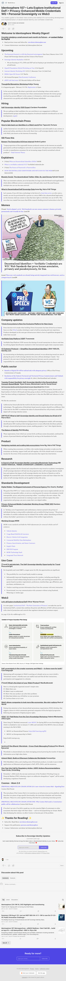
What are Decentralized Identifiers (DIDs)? (23, 161)
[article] (33, 908)
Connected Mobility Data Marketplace (19, 540)
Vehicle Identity (12, 531)
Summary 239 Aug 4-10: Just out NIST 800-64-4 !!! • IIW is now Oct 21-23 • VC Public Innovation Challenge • (28, 916)
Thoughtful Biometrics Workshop (14, 84)
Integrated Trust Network (15, 555)
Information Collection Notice (32, 853)
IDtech (15, 330)
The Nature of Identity (10, 430)
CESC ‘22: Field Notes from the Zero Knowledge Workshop (24, 717)
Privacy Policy (46, 853)
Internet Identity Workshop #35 (14, 71)
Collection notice (44, 968)
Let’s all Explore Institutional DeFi (14, 602)
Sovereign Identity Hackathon (14, 60)
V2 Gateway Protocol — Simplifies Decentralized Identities (24, 349)
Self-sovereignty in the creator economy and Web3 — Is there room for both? (31, 668)
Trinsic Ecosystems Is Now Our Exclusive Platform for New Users (27, 324)
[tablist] (8, 878)
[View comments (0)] (9, 28)
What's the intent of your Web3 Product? (24, 683)
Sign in (61, 3)
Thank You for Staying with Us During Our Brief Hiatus (17, 907)
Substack (24, 977)
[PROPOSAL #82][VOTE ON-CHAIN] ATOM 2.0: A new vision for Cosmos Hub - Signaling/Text (32, 786)
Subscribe (54, 3)
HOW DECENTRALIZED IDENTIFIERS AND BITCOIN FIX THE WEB (28, 171)
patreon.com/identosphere (29, 825)
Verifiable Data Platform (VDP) (13, 339)
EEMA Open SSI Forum (12, 74)
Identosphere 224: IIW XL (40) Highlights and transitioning (22, 904)
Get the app (41, 973)
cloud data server (46, 193)
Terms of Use (41, 851)
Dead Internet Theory (18, 152)
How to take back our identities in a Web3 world (20, 125)
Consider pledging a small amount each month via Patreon (24, 37)
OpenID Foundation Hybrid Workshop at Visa (19, 68)
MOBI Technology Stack (14, 552)
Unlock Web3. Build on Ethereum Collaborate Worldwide (23, 758)
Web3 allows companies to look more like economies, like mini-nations (29, 702)
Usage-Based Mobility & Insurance (18, 534)
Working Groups (8, 521)
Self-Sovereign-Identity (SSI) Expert (15, 107)
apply (15, 116)
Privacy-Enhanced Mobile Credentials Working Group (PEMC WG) (27, 504)
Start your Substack (28, 973)
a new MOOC (32, 722)
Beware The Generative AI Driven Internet (17, 142)
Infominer (21, 23)
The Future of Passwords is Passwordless (22, 167)
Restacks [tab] (12, 878)
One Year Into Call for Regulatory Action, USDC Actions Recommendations (30, 768)
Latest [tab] (8, 899)
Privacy (32, 968)
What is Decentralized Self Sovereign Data (18, 189)
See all (5, 943)
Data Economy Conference (27, 77)
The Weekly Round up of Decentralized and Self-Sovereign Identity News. (23, 920)
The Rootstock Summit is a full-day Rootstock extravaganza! (23, 54)
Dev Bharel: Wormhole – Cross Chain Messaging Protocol (32, 746)
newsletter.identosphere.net (37, 42)
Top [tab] (3, 899)
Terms (37, 968)
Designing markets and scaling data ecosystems (20, 445)
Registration (32, 87)
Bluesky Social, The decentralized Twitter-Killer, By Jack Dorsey (26, 177)
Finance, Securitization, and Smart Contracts (21, 543)
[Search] (63, 899)
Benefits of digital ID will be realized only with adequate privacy (25, 370)
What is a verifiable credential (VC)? (15, 164)
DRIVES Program (12, 549)
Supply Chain (11, 546)
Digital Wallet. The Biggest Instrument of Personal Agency (24, 487)
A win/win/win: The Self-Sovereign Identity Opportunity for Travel (34, 564)
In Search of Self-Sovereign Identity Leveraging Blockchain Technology (29, 463)
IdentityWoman (12, 23)
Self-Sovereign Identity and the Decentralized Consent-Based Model (21, 387)
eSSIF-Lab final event (11, 80)
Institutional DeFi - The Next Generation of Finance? (31, 605)
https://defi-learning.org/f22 (37, 731)
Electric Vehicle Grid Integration (17, 537)
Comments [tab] (5, 878)
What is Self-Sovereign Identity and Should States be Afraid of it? (36, 416)
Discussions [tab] (14, 899)
